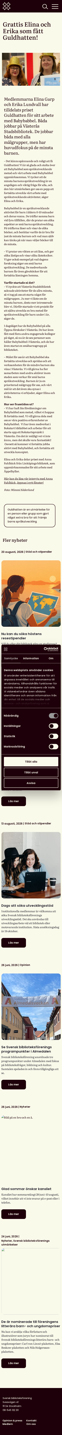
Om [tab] (51, 658)
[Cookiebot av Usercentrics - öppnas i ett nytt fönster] (44, 649)
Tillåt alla (31, 761)
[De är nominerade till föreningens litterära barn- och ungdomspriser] (31, 1281)
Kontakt (31, 1420)
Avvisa (31, 783)
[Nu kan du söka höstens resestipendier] (31, 593)
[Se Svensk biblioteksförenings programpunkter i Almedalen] (31, 1006)
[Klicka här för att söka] (45, 6)
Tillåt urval (31, 772)
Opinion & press (12, 1420)
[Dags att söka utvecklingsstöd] (31, 865)
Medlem (7, 1424)
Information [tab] (31, 658)
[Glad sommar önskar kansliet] (31, 1148)
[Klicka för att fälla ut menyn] (55, 6)
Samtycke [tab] (11, 658)
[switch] (53, 726)
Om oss (31, 1424)
